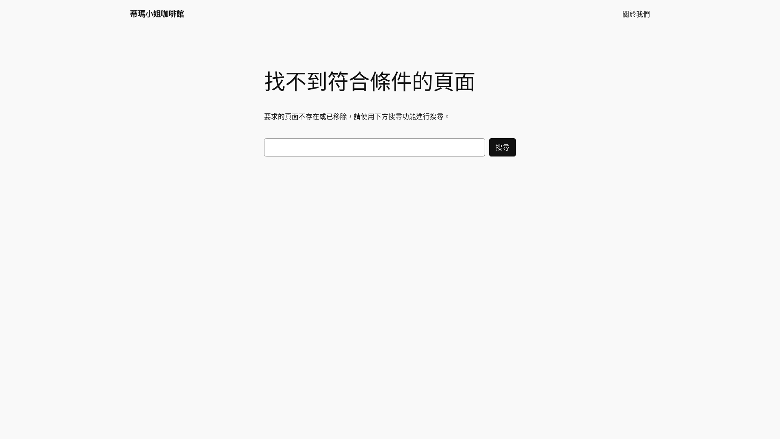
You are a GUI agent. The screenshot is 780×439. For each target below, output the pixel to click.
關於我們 (636, 14)
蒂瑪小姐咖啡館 (157, 14)
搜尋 (502, 147)
